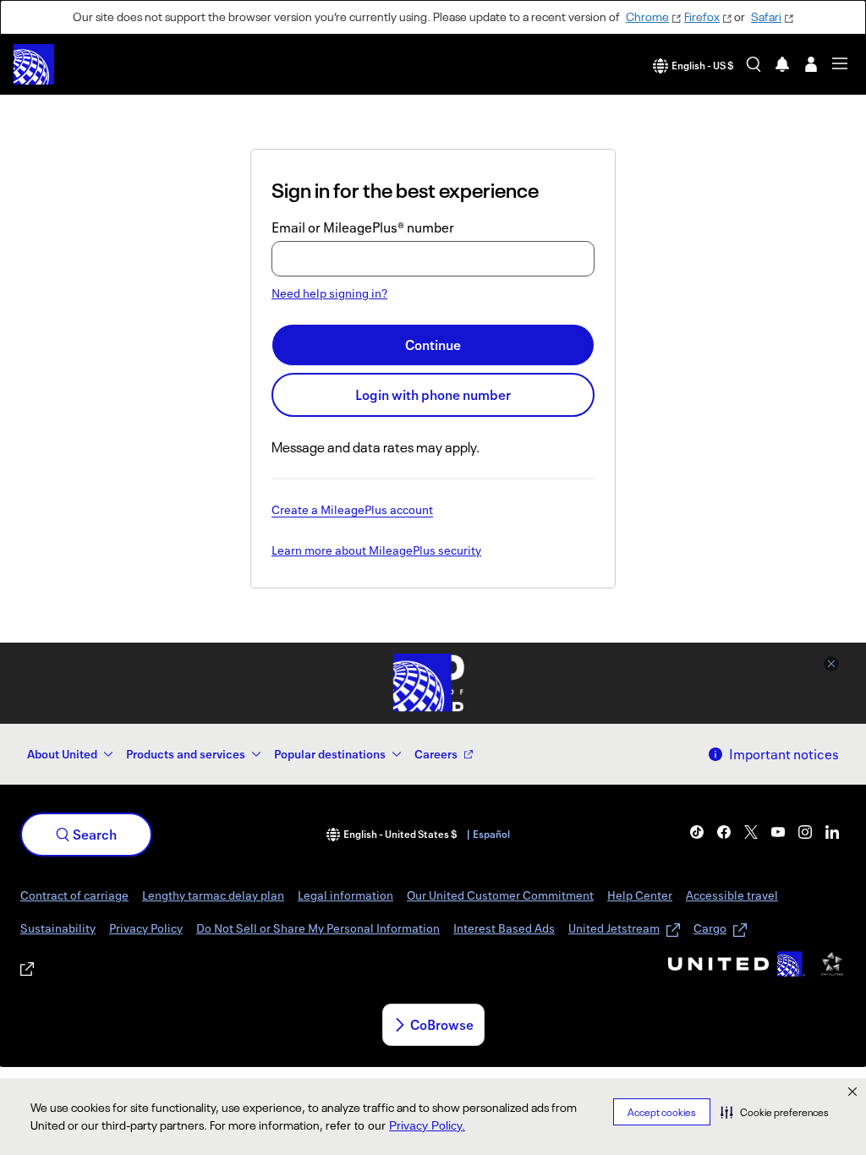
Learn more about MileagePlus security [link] (376, 551)
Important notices (784, 754)
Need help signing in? (329, 293)
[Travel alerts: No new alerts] (782, 64)
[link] (696, 832)
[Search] (753, 64)
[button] (774, 1111)
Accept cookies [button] (662, 1112)
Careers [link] (436, 754)
